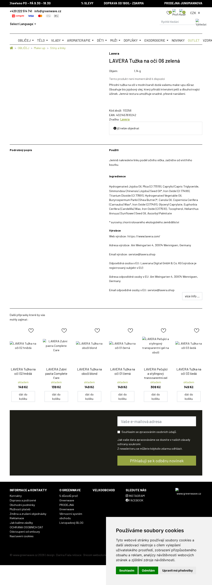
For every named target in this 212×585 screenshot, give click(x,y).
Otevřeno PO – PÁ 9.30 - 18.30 (27, 3)
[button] (175, 12)
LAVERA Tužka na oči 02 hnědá (23, 371)
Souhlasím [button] (126, 570)
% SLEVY (84, 3)
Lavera (125, 119)
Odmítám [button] (148, 570)
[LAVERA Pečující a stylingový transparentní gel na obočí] (155, 345)
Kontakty (16, 495)
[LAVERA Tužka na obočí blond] (89, 345)
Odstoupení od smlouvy (25, 531)
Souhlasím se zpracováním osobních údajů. (149, 432)
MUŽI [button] (114, 40)
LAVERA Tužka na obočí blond (89, 371)
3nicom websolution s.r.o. (99, 555)
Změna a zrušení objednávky (28, 513)
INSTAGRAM (136, 495)
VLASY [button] (56, 40)
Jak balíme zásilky (21, 522)
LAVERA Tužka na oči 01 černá (122, 371)
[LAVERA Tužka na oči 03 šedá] (188, 345)
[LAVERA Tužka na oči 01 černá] (122, 345)
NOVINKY (178, 40)
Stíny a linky (58, 48)
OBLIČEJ (23, 48)
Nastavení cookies (22, 536)
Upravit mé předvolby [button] (177, 570)
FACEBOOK (136, 500)
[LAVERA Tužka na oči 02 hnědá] (23, 345)
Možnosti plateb (20, 509)
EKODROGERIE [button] (155, 40)
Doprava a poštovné (23, 500)
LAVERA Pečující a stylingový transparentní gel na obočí (155, 375)
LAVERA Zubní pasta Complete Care (56, 373)
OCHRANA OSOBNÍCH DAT (26, 527)
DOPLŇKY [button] (131, 40)
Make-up (39, 48)
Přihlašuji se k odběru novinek (157, 460)
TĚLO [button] (41, 40)
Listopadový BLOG (71, 522)
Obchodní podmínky (22, 505)
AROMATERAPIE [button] (79, 40)
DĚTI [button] (100, 40)
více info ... (192, 296)
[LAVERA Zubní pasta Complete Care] (56, 345)
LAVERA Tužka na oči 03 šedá (188, 371)
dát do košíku (23, 396)
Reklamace (17, 518)
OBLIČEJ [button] (24, 40)
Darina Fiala (63, 555)
